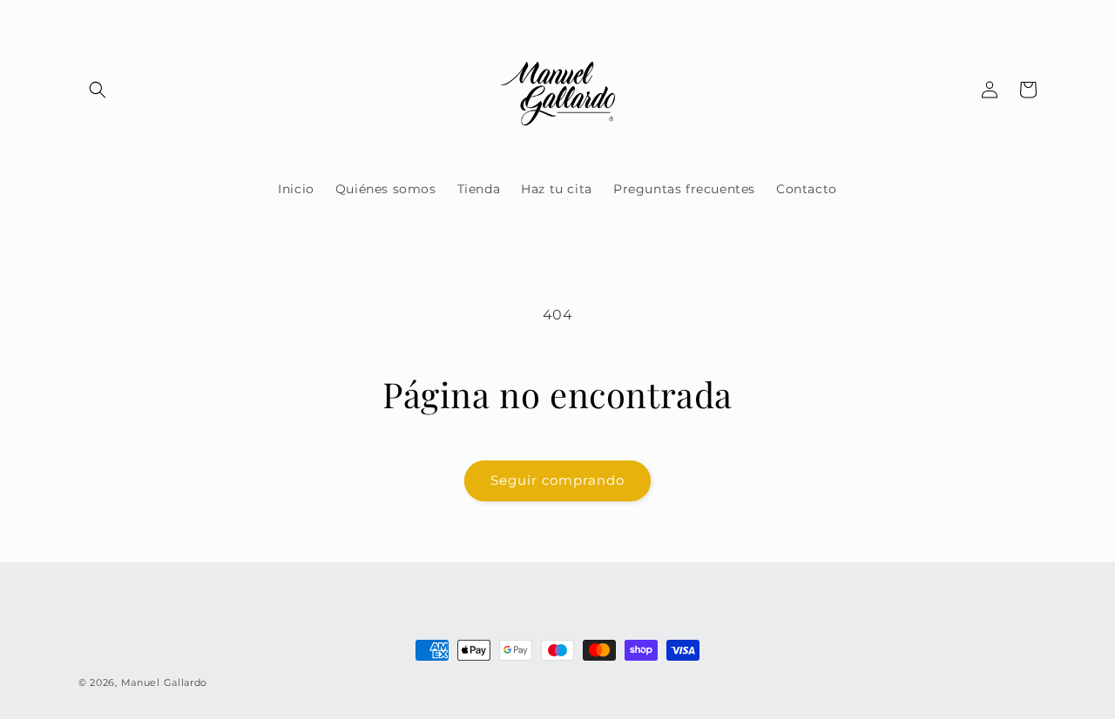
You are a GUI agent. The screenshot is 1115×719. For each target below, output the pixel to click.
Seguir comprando (557, 480)
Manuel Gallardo (164, 682)
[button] (97, 90)
